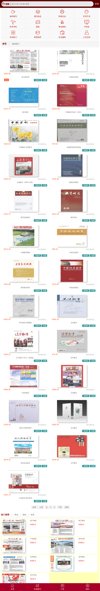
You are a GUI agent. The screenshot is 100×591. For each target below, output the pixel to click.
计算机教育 (25, 393)
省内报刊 (15, 44)
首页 (12, 589)
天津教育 (74, 393)
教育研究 (74, 217)
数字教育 (25, 112)
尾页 (67, 507)
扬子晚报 (33, 520)
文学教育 (74, 463)
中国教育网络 (25, 252)
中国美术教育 (74, 77)
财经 (24, 515)
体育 (32, 515)
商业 (16, 515)
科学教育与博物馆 (25, 323)
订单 (62, 589)
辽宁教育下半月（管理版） (25, 358)
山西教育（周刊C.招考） (25, 182)
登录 (97, 4)
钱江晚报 (82, 520)
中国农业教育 (74, 252)
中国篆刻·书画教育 (25, 147)
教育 (4, 44)
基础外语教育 (74, 182)
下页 (60, 507)
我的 (87, 589)
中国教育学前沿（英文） (73, 112)
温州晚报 (82, 557)
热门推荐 (5, 515)
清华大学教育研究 (25, 428)
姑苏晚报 (33, 557)
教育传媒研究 (25, 217)
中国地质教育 (74, 288)
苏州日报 (33, 575)
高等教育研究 (25, 288)
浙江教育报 (25, 77)
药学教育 (74, 358)
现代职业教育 (25, 463)
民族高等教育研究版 (74, 147)
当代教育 (74, 428)
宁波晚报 (33, 539)
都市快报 (82, 539)
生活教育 (74, 323)
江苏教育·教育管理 (25, 498)
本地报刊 (37, 589)
